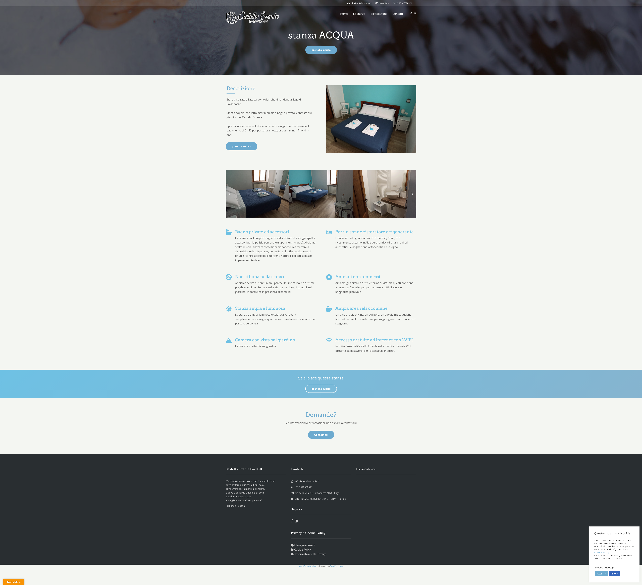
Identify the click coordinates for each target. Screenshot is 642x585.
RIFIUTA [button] (614, 573)
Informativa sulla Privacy (310, 554)
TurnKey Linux (336, 566)
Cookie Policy (302, 549)
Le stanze (359, 14)
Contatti (398, 14)
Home (344, 14)
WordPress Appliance (308, 566)
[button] (229, 194)
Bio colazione (378, 14)
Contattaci (321, 434)
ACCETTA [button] (601, 573)
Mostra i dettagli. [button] (604, 567)
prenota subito (321, 50)
